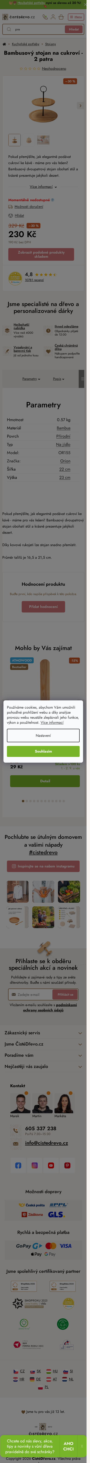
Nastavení (43, 735)
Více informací (52, 722)
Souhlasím (43, 751)
